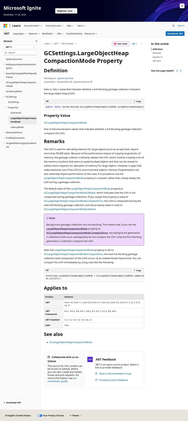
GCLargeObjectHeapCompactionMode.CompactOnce (73, 201)
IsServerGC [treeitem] (16, 112)
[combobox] (20, 47)
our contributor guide (62, 379)
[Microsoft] (5, 26)
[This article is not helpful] (180, 71)
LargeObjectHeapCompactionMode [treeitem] (23, 120)
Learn (47, 43)
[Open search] (173, 25)
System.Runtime (65, 78)
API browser (68, 43)
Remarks (157, 53)
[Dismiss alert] (182, 6)
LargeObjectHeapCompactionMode (63, 178)
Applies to (157, 57)
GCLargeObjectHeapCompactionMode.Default (69, 192)
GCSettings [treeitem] (13, 102)
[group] (94, 107)
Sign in (181, 25)
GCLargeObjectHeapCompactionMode (65, 122)
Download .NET (175, 33)
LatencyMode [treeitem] (17, 127)
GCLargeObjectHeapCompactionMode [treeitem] (21, 84)
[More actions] (141, 43)
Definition (158, 49)
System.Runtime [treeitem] (14, 59)
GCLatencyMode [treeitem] (14, 91)
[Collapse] (36, 41)
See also (157, 60)
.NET (56, 43)
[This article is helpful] (177, 71)
